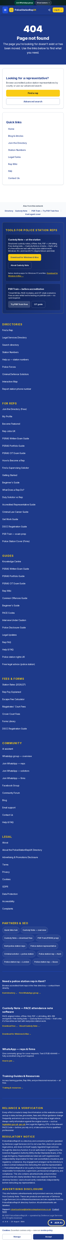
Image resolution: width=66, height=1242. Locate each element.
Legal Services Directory (14, 337)
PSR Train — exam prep (14, 534)
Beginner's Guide (10, 482)
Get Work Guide (10, 519)
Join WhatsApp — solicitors (15, 771)
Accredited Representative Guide (18, 504)
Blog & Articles (15, 136)
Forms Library (9, 721)
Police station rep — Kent (50, 954)
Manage (17, 1237)
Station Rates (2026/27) (14, 684)
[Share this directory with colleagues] (49, 10)
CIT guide (38, 304)
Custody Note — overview (34, 930)
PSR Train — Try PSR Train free (45, 211)
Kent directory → (9, 993)
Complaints (7, 908)
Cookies (6, 879)
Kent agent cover (33, 214)
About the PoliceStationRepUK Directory (22, 850)
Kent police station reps (14, 946)
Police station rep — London (16, 962)
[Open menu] (5, 10)
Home (11, 129)
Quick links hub (10, 930)
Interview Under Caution (14, 620)
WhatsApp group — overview (17, 756)
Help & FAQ (8, 649)
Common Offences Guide (14, 598)
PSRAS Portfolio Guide (13, 445)
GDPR (5, 886)
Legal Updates (9, 635)
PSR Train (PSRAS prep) (48, 938)
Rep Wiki (12, 164)
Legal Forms (14, 157)
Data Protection (9, 894)
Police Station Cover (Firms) (16, 541)
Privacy (6, 872)
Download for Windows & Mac (25, 257)
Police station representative (43, 946)
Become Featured (11, 423)
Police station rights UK (13, 657)
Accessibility (8, 901)
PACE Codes (8, 613)
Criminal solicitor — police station (19, 954)
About (5, 842)
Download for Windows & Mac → (16, 1034)
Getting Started (9, 475)
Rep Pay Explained (11, 692)
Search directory (10, 345)
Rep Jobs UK (8, 431)
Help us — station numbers (15, 359)
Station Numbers (17, 150)
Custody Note (21, 211)
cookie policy (46, 1230)
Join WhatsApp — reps (13, 763)
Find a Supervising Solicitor (15, 468)
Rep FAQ (6, 642)
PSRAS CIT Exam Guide (13, 453)
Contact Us (14, 178)
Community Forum (11, 793)
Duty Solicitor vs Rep (12, 497)
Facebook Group (10, 785)
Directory (9, 211)
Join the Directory (17, 143)
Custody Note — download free (18, 938)
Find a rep (33, 93)
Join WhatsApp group (24, 3)
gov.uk (22, 1124)
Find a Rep (7, 330)
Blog (4, 800)
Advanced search (33, 101)
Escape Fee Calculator (13, 699)
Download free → (10, 1026)
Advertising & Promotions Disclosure (20, 857)
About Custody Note (20, 265)
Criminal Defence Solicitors (15, 374)
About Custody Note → (29, 1026)
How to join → (8, 1061)
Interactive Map (9, 381)
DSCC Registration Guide (14, 526)
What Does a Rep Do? (13, 490)
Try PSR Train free (19, 304)
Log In (58, 10)
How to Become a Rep (13, 460)
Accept (48, 1237)
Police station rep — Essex (46, 962)
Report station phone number (16, 389)
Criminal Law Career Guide (15, 512)
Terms (5, 864)
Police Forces (9, 367)
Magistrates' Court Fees (14, 706)
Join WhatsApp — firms (13, 778)
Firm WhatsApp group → (30, 993)
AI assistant (7, 748)
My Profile (7, 416)
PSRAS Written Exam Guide (15, 438)
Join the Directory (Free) (14, 409)
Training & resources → (12, 1088)
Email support (9, 807)
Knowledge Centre (11, 561)
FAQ (10, 171)
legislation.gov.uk (10, 1124)
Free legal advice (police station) (18, 664)
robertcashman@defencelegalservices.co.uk (30, 1209)
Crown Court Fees (11, 714)
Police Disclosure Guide (14, 627)
